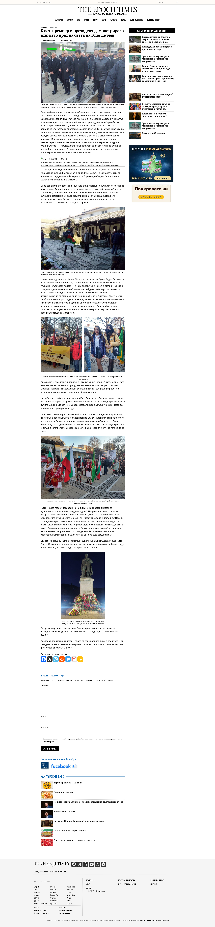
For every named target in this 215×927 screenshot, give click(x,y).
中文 (36, 890)
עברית (36, 895)
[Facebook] (43, 659)
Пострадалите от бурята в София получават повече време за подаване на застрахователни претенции (157, 39)
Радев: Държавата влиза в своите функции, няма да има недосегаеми (156, 68)
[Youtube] (91, 864)
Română (70, 890)
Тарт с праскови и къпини (68, 782)
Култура (113, 20)
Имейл (44, 728)
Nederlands (54, 901)
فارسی (69, 904)
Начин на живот (153, 20)
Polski (69, 898)
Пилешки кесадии (64, 792)
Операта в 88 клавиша (154, 133)
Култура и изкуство (126, 880)
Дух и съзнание (136, 20)
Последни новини (40, 871)
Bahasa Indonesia (40, 904)
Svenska (53, 898)
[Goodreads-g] (85, 864)
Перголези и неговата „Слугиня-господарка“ (154, 114)
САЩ (78, 20)
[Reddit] (62, 659)
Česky (69, 892)
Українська (71, 887)
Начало (44, 27)
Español (37, 892)
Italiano (53, 892)
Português (54, 895)
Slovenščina (71, 895)
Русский (53, 904)
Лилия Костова (49, 40)
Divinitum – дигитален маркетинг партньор (154, 920)
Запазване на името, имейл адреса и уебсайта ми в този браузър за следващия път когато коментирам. (83, 740)
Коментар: (46, 685)
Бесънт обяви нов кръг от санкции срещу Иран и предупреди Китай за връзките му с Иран (156, 106)
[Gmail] (74, 659)
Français (53, 887)
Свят (104, 20)
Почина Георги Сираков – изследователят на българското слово (88, 802)
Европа (70, 20)
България (59, 20)
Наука (123, 20)
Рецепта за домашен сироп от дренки (74, 840)
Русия (86, 20)
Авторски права (40, 910)
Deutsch (53, 890)
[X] (50, 659)
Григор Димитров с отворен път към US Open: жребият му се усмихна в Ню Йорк (158, 78)
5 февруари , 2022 (67, 40)
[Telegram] (68, 659)
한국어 (36, 901)
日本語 (36, 898)
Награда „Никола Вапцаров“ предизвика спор (79, 821)
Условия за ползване (42, 913)
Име (43, 716)
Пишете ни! (47, 2)
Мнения (153, 884)
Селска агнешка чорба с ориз (69, 830)
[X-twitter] (79, 864)
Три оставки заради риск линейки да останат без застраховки (155, 59)
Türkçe (69, 901)
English (36, 887)
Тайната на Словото (64, 811)
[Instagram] (56, 659)
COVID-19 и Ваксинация (96, 891)
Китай (95, 20)
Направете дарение (58, 871)
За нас (39, 2)
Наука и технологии (127, 884)
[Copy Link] (80, 659)
